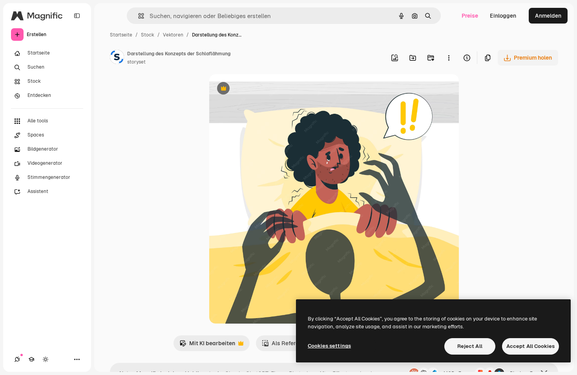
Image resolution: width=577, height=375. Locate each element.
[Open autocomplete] (138, 16)
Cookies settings (329, 345)
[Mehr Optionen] (448, 58)
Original (259, 89)
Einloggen (503, 15)
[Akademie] (31, 359)
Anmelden (548, 15)
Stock (147, 35)
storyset (136, 62)
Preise (470, 15)
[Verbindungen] (17, 359)
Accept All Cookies (530, 346)
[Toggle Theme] (45, 359)
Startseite (121, 35)
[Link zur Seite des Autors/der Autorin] (117, 58)
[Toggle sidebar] (77, 15)
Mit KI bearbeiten (207, 345)
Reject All (469, 346)
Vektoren (173, 35)
